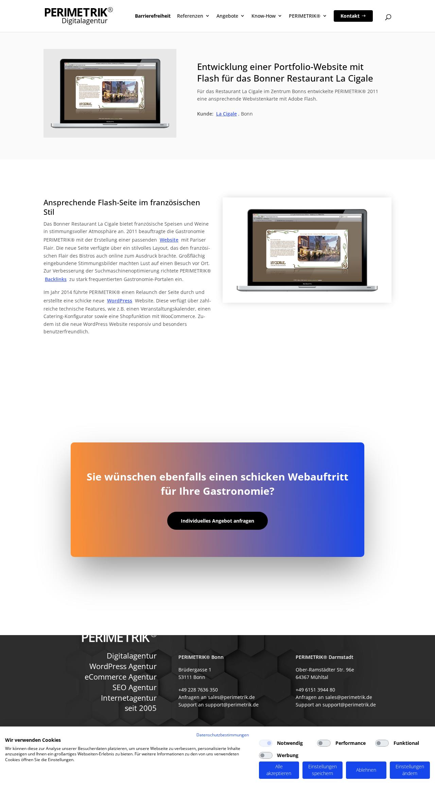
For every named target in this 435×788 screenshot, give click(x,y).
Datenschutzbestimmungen (222, 735)
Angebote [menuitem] (227, 16)
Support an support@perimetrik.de (218, 704)
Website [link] (169, 240)
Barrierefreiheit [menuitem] (153, 16)
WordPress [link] (119, 300)
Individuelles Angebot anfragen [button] (217, 521)
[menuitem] (353, 16)
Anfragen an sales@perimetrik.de (216, 697)
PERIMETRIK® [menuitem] (304, 16)
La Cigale (226, 113)
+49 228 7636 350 (198, 689)
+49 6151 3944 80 (315, 689)
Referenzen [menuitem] (190, 16)
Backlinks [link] (56, 279)
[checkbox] (266, 743)
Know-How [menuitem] (263, 16)
